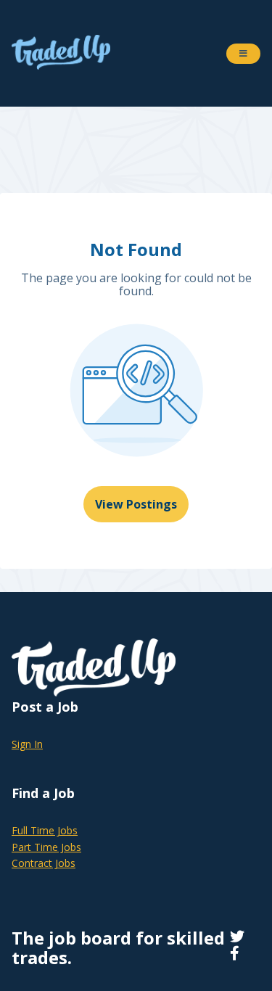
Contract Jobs (43, 863)
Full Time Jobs (45, 830)
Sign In (27, 744)
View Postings (136, 504)
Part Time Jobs (46, 847)
